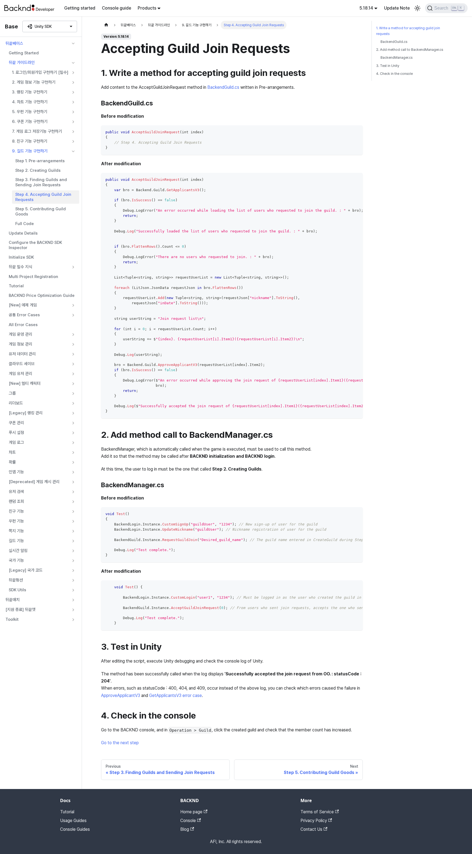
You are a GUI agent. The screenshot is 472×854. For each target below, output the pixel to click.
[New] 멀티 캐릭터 (24, 383)
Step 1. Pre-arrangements (40, 160)
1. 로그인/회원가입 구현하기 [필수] (40, 72)
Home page (191, 811)
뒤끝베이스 (14, 43)
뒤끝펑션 (16, 580)
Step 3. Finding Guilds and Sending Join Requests (41, 182)
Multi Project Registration (33, 276)
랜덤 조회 (16, 501)
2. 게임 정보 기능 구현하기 (33, 82)
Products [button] (147, 8)
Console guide (116, 8)
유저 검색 (16, 491)
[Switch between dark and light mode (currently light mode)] (417, 8)
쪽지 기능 (16, 530)
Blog (184, 829)
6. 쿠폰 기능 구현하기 (30, 121)
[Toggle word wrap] (346, 179)
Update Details (23, 233)
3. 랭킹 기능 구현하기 (29, 92)
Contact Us (311, 829)
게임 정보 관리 (20, 344)
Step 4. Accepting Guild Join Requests (43, 197)
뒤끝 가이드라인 (22, 62)
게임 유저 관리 (20, 373)
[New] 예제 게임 (23, 305)
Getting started (79, 8)
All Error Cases (23, 324)
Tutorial (16, 285)
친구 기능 (16, 511)
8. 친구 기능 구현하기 (29, 141)
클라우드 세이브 (22, 363)
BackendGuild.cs (223, 87)
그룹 (12, 393)
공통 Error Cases (24, 314)
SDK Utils (17, 589)
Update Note (397, 8)
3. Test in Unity (387, 66)
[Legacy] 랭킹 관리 (26, 412)
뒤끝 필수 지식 (20, 266)
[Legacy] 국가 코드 (26, 570)
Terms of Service (317, 811)
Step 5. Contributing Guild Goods (40, 211)
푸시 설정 (16, 432)
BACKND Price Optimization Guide (42, 295)
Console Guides (75, 829)
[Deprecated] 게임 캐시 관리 (34, 481)
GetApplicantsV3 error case (175, 695)
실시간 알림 (18, 550)
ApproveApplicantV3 (120, 695)
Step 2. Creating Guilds (38, 170)
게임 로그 (16, 442)
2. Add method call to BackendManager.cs (409, 50)
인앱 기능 (16, 471)
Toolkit (12, 619)
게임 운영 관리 (20, 334)
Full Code (24, 223)
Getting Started (24, 53)
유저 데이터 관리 (22, 353)
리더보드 (16, 403)
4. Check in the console (394, 74)
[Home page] (106, 25)
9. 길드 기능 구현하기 (30, 151)
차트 (12, 452)
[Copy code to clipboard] (356, 132)
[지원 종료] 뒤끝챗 (20, 609)
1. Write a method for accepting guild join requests (408, 31)
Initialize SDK (21, 257)
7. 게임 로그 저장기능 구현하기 (37, 131)
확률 (12, 462)
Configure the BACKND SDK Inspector (35, 245)
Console (188, 820)
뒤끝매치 (12, 599)
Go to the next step (120, 742)
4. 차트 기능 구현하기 (30, 101)
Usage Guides (73, 820)
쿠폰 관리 (16, 422)
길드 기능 (16, 540)
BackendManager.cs (396, 57)
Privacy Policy (313, 820)
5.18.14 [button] (366, 8)
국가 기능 (16, 560)
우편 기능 (16, 521)
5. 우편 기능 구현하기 (29, 111)
